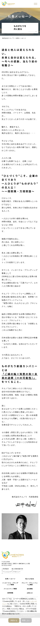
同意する (14, 620)
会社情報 (30, 589)
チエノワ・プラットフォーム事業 (30, 584)
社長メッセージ (10, 579)
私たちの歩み (29, 579)
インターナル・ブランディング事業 (10, 584)
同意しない (26, 620)
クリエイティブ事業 (10, 589)
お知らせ (30, 593)
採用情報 (10, 593)
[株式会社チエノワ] (8, 3)
